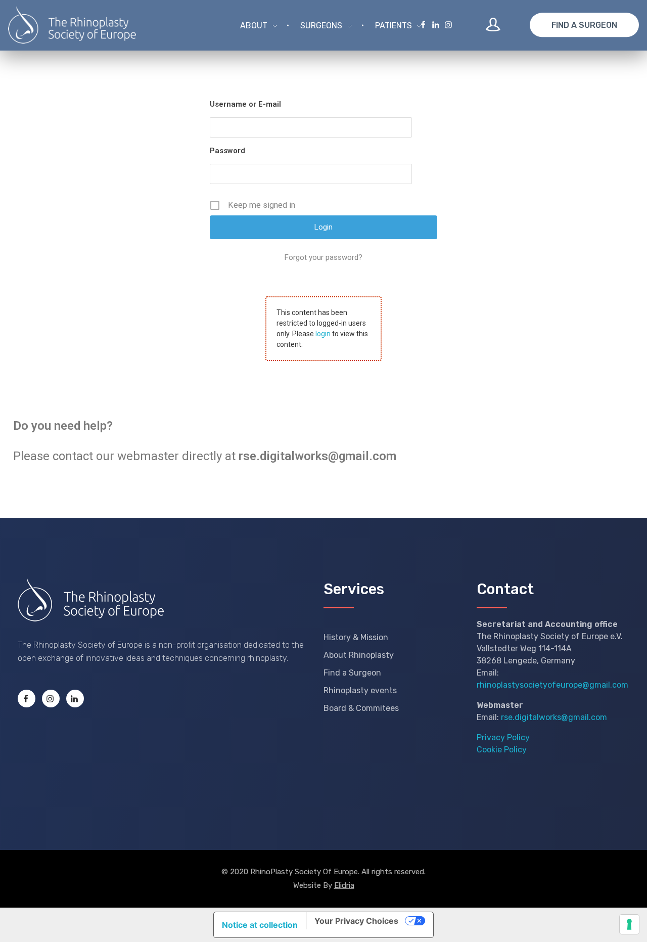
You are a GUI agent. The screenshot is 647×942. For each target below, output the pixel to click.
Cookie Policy (502, 749)
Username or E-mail (245, 104)
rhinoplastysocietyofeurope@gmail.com (552, 685)
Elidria (344, 885)
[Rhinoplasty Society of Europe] (91, 599)
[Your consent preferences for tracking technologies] (629, 924)
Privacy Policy (503, 737)
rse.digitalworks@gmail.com (554, 717)
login (323, 334)
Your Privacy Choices (356, 921)
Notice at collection (260, 925)
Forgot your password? (323, 257)
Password (227, 150)
